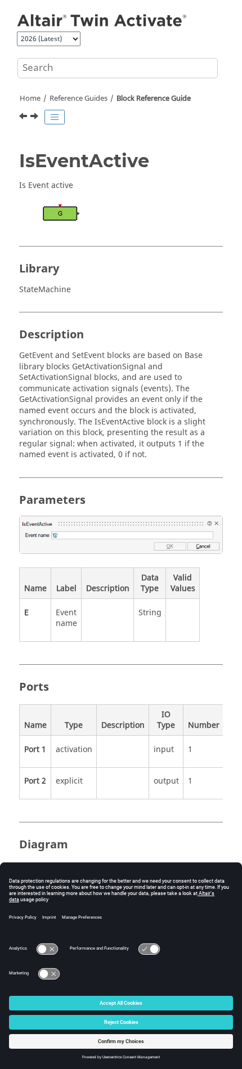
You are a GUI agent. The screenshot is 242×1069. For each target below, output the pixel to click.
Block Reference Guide (153, 98)
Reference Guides (78, 98)
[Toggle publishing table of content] (54, 117)
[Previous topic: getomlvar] (24, 117)
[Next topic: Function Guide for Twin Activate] (35, 117)
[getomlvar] (24, 117)
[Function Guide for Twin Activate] (35, 117)
